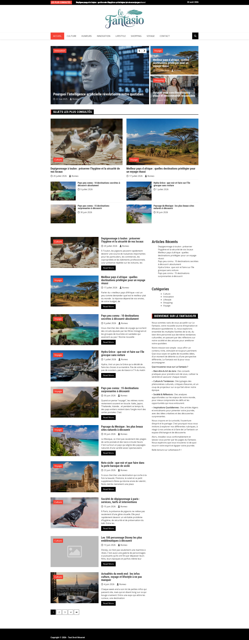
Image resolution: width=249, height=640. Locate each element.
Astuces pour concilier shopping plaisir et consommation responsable (174, 94)
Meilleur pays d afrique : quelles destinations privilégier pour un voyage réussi (111, 2)
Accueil (57, 36)
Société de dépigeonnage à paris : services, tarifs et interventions (120, 500)
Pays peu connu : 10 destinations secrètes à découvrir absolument (99, 184)
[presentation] (139, 51)
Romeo (76, 99)
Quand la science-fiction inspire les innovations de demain (95, 94)
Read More (108, 267)
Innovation (103, 36)
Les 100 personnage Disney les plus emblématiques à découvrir (121, 539)
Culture (71, 36)
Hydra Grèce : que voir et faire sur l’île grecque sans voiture (172, 184)
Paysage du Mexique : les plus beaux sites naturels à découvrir (174, 207)
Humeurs (86, 36)
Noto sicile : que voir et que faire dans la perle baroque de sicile (122, 464)
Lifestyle (121, 36)
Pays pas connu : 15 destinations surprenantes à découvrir (93, 207)
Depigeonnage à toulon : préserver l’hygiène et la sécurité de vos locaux (85, 170)
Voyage (151, 36)
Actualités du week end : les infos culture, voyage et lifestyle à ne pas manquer (121, 577)
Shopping (136, 36)
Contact (165, 36)
